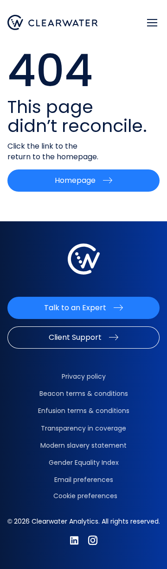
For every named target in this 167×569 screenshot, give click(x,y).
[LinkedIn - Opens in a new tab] (74, 540)
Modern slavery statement (83, 445)
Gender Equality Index (84, 462)
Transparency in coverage (83, 428)
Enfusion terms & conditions (83, 410)
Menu (152, 22)
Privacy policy (84, 376)
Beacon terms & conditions (83, 393)
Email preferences (83, 479)
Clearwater (52, 22)
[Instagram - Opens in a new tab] (92, 540)
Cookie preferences (85, 495)
